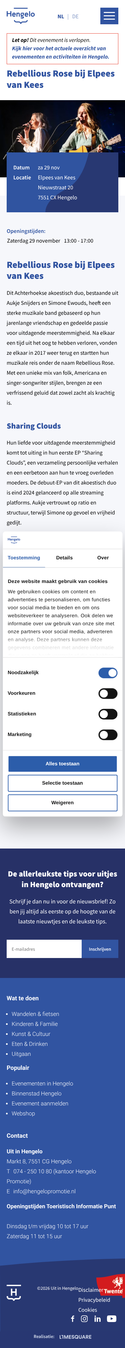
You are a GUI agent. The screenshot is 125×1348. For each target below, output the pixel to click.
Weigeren (62, 803)
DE (75, 16)
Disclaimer (90, 1289)
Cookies (87, 1309)
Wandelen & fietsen (35, 1014)
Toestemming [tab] (24, 558)
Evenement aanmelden (40, 1103)
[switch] (107, 693)
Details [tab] (64, 558)
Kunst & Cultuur (31, 1034)
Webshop (23, 1113)
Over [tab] (103, 558)
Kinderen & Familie (35, 1024)
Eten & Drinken (30, 1044)
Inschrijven (100, 949)
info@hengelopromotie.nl (44, 1191)
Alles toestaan (63, 764)
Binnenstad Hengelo (37, 1093)
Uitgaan (21, 1054)
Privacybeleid (94, 1299)
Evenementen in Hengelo (42, 1083)
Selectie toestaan (62, 783)
